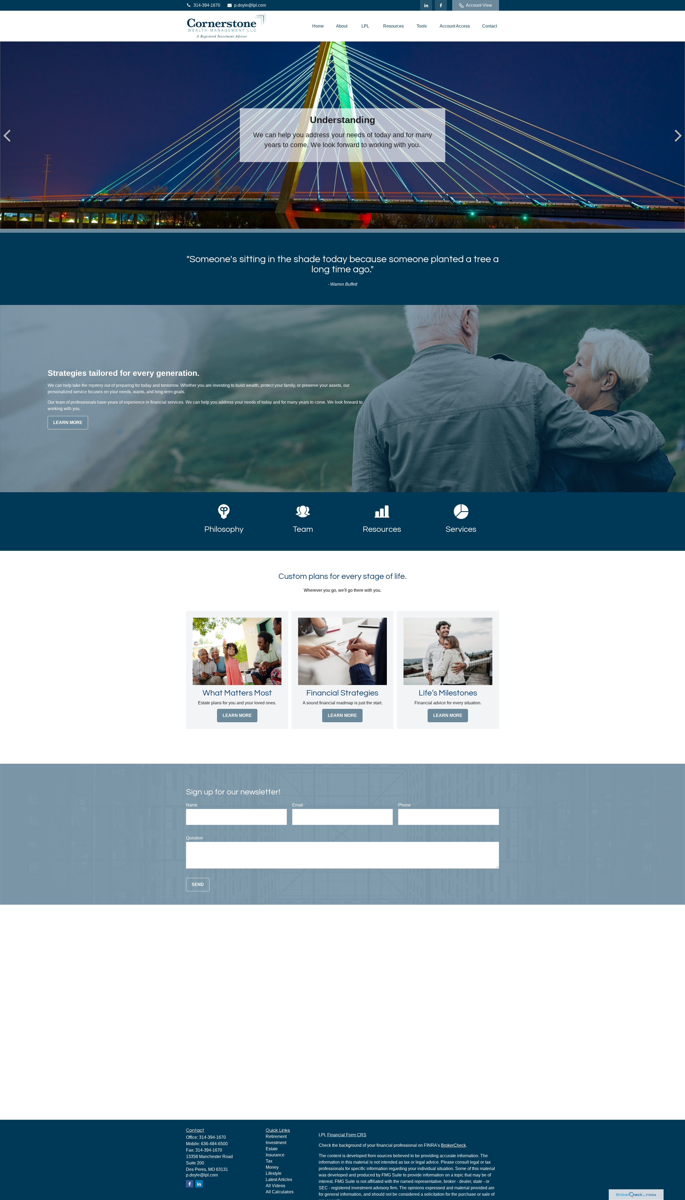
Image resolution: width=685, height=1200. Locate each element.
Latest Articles (279, 1179)
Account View (479, 5)
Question (194, 838)
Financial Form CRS (346, 1135)
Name (191, 805)
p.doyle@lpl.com (250, 5)
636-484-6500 (214, 1143)
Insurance (275, 1155)
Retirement (276, 1136)
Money (272, 1167)
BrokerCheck (453, 1145)
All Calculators (280, 1192)
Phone (404, 805)
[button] (318, 26)
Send (198, 884)
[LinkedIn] (426, 5)
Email (297, 805)
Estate (272, 1149)
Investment (276, 1142)
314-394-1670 (206, 5)
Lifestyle (273, 1173)
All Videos (275, 1185)
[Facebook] (441, 5)
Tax (269, 1161)
